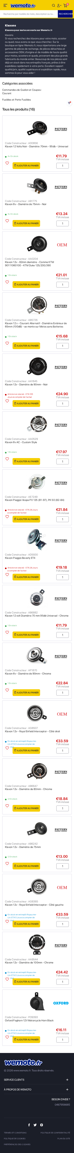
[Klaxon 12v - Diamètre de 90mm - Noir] (37, 366)
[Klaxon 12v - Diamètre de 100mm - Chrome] (37, 944)
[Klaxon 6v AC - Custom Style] (37, 424)
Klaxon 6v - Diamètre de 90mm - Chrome (28, 673)
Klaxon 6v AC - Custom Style (21, 442)
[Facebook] (29, 1125)
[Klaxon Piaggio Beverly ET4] (37, 540)
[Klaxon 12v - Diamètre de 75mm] (37, 829)
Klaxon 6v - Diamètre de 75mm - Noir (25, 204)
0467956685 (62, 1104)
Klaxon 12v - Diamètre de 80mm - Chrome (28, 789)
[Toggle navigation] (5, 6)
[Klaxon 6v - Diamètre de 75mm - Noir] (37, 186)
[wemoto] (23, 1062)
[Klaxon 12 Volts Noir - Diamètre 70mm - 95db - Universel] (37, 128)
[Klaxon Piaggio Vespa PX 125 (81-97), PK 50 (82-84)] (37, 482)
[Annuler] (53, 5)
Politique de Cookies (14, 1139)
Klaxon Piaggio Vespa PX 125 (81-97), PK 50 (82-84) (35, 500)
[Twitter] (35, 1125)
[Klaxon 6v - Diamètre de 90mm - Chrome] (37, 655)
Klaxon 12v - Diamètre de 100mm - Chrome (29, 962)
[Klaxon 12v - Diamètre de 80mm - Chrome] (37, 771)
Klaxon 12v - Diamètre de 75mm (23, 847)
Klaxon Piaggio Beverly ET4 (20, 557)
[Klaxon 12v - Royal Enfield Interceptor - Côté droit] (37, 713)
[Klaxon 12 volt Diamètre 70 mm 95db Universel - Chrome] (37, 597)
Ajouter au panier (28, 165)
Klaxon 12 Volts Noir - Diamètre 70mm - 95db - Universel (36, 146)
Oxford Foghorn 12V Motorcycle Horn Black (29, 1020)
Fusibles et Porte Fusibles (16, 99)
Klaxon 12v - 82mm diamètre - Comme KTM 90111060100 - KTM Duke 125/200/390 (29, 264)
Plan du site (63, 1139)
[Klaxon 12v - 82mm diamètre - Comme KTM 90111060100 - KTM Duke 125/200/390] (37, 244)
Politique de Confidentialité (55, 1133)
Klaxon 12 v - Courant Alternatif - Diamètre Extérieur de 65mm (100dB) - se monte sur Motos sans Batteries (36, 325)
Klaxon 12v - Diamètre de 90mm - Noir (26, 384)
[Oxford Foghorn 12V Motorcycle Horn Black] (37, 1002)
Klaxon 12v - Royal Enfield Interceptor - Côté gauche (34, 904)
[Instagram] (41, 1124)
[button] (59, 5)
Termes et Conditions (15, 1133)
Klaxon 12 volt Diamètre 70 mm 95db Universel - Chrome (36, 615)
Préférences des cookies (17, 1144)
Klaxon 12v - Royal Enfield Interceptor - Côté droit (32, 731)
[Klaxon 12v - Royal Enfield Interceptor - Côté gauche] (37, 886)
